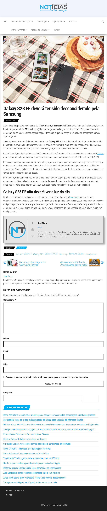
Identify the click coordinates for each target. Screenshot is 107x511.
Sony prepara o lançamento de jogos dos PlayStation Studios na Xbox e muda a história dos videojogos (48, 429)
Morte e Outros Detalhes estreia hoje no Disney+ (25, 439)
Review (57, 30)
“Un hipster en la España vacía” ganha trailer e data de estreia (30, 482)
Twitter (100, 153)
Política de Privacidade (15, 490)
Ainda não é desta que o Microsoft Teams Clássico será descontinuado (34, 477)
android (18, 254)
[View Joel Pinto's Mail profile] (32, 236)
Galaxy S (27, 253)
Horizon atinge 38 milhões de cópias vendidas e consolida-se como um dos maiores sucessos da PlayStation (50, 424)
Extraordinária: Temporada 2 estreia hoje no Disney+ (26, 434)
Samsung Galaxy (76, 253)
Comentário (9, 300)
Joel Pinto (7, 276)
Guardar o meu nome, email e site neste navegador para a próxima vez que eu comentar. (47, 377)
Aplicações (58, 21)
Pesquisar (8, 392)
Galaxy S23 (38, 254)
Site (5, 364)
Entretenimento (18, 30)
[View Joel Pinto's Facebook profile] (32, 223)
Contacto (10, 495)
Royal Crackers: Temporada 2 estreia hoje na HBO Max (27, 448)
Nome (6, 338)
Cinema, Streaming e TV (22, 21)
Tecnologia (42, 21)
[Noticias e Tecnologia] (5, 21)
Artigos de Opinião (39, 30)
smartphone (90, 254)
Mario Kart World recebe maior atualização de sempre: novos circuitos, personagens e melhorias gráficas (49, 415)
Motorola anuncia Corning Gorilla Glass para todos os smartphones (32, 468)
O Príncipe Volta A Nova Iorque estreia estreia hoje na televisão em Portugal (36, 444)
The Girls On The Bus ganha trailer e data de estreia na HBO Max (31, 458)
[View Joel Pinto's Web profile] (32, 229)
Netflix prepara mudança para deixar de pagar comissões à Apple (31, 463)
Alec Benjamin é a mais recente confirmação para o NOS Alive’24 (31, 473)
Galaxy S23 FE (51, 253)
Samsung (73, 197)
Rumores (73, 21)
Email (5, 351)
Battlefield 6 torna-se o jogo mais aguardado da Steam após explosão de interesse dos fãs (43, 420)
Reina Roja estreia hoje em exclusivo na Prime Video (26, 453)
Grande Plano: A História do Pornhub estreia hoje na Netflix (73, 263)
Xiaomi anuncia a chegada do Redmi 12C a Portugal (32, 263)
